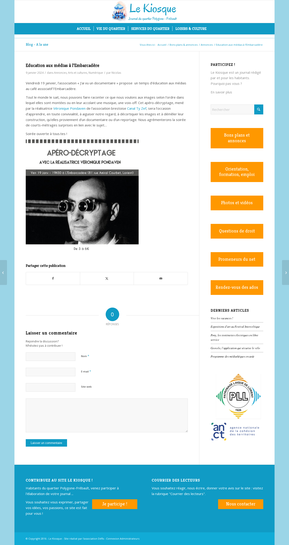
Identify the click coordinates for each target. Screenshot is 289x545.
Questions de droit (237, 231)
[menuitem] (83, 28)
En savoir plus (221, 92)
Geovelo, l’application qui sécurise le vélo (235, 348)
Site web (86, 386)
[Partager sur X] (107, 278)
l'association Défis (93, 538)
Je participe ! (114, 504)
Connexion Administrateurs (122, 538)
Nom (85, 356)
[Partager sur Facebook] (53, 278)
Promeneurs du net (236, 259)
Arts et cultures (77, 73)
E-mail (86, 371)
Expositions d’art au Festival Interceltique (235, 326)
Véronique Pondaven (69, 108)
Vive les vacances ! (222, 318)
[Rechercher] (212, 28)
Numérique (96, 73)
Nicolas (116, 73)
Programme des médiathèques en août (232, 356)
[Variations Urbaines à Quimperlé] (3, 272)
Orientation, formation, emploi (237, 172)
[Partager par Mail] (161, 278)
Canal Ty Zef (136, 108)
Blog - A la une (37, 44)
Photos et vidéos (237, 203)
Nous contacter (240, 504)
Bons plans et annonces (237, 138)
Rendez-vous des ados (237, 287)
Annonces (60, 73)
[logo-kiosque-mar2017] (144, 11)
